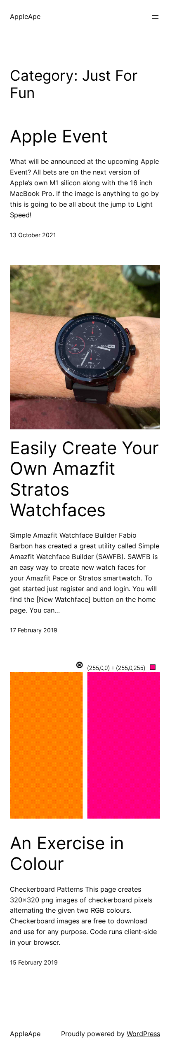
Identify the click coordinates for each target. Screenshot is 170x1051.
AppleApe (25, 16)
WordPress (143, 1034)
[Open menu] (155, 17)
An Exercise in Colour (67, 853)
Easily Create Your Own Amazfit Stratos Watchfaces (84, 479)
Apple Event (59, 136)
